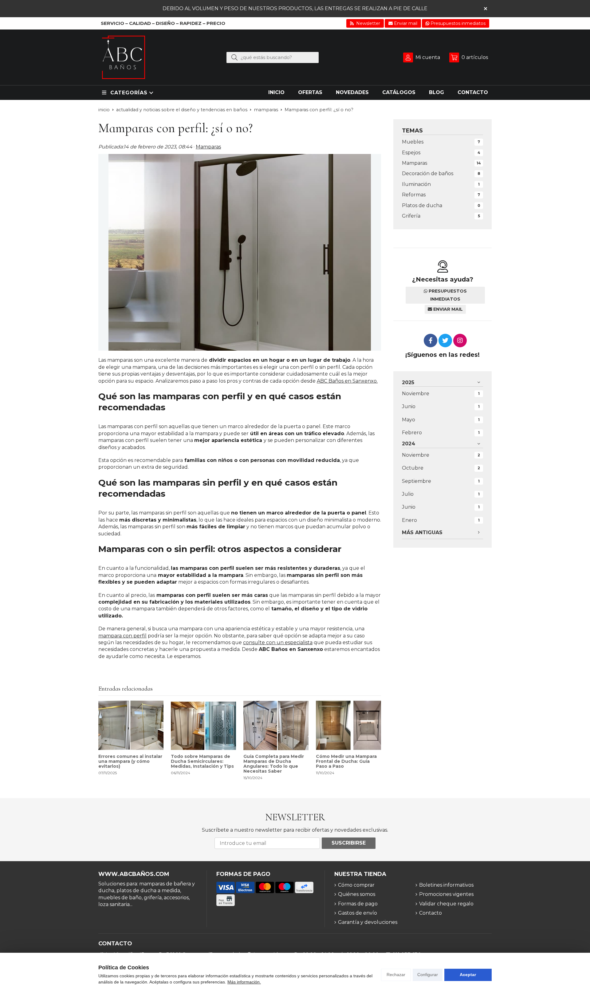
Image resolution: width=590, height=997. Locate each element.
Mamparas (208, 147)
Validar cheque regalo (446, 904)
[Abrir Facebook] (430, 340)
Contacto (430, 913)
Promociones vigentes (446, 894)
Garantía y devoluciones (367, 922)
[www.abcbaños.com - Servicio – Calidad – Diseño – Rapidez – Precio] (123, 57)
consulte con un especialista (278, 642)
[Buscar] (234, 57)
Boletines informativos (446, 885)
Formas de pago (358, 904)
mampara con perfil (122, 636)
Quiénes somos (356, 894)
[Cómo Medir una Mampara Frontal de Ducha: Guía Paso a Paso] (348, 725)
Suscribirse (349, 843)
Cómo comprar (356, 885)
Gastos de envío (357, 913)
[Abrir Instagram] (460, 340)
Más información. (244, 981)
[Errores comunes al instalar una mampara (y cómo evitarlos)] (130, 725)
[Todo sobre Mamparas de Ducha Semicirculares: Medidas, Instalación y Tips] (203, 725)
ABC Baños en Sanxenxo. (347, 381)
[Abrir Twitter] (445, 340)
